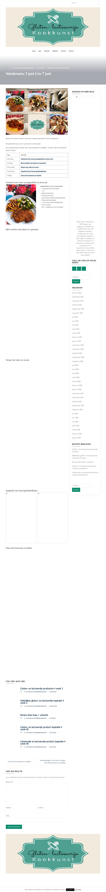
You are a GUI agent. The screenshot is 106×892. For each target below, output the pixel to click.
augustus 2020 (77, 361)
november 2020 (78, 349)
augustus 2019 (77, 409)
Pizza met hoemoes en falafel (31, 175)
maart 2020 (76, 381)
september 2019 (78, 405)
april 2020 (76, 377)
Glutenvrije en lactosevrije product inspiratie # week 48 (42, 742)
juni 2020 (75, 369)
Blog (39, 51)
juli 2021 (75, 317)
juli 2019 (75, 413)
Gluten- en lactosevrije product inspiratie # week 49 (41, 728)
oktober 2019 (77, 401)
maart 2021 (76, 333)
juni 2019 (75, 418)
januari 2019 (76, 438)
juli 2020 (75, 365)
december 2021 (78, 297)
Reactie (9, 782)
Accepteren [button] (70, 889)
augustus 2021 (77, 313)
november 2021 (77, 301)
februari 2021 (77, 337)
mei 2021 (75, 325)
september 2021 (78, 309)
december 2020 (78, 345)
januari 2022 (76, 293)
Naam (9, 808)
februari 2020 (77, 385)
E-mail (41, 808)
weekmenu (24, 755)
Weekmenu (65, 68)
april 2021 (75, 329)
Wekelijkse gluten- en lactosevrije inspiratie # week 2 (42, 701)
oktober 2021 (77, 305)
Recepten (46, 51)
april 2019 (75, 426)
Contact (71, 51)
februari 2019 (77, 434)
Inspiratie (55, 51)
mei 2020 (75, 373)
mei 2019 (75, 422)
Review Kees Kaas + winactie (34, 715)
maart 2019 (76, 430)
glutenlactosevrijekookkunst (23, 68)
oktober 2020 (77, 353)
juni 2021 (75, 321)
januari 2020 (76, 389)
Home (34, 51)
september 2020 (78, 357)
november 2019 (77, 397)
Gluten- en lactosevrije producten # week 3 (41, 688)
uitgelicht (58, 68)
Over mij (63, 51)
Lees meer (78, 889)
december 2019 (77, 393)
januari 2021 (76, 341)
